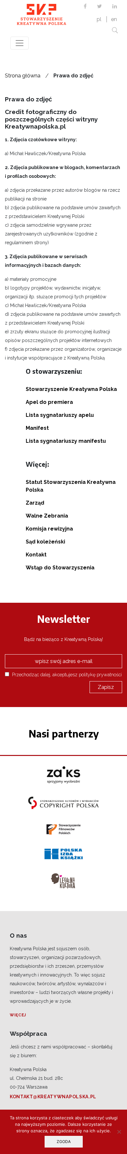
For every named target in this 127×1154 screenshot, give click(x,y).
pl (99, 19)
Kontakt (36, 555)
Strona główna (22, 76)
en (114, 19)
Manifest (37, 428)
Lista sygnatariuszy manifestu (66, 441)
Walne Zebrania (47, 516)
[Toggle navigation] (19, 43)
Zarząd (35, 503)
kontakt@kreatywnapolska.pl (53, 1096)
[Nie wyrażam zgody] (119, 1131)
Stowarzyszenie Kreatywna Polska (71, 389)
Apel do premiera (49, 402)
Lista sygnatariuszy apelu (60, 415)
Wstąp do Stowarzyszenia (60, 568)
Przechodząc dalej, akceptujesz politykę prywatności (66, 674)
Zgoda (64, 1141)
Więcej (18, 1015)
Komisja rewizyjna (49, 529)
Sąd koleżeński (45, 542)
